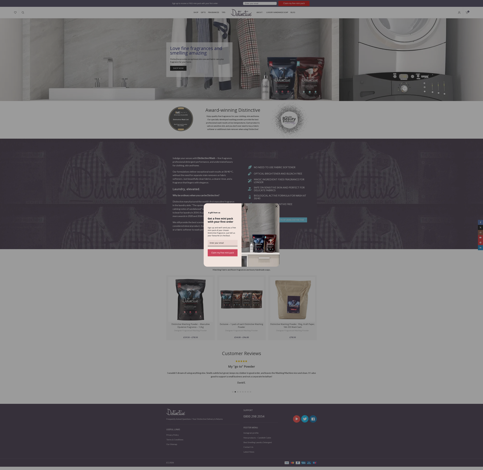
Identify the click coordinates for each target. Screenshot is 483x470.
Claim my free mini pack (222, 252)
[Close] (276, 206)
